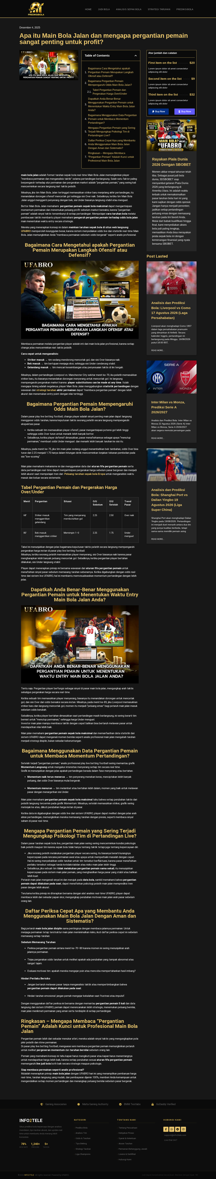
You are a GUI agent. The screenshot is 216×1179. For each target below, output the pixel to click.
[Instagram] (183, 1129)
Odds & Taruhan (83, 1138)
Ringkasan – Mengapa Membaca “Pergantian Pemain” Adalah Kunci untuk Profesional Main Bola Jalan (111, 157)
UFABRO (26, 231)
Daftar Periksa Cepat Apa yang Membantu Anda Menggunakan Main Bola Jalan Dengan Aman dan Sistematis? (111, 144)
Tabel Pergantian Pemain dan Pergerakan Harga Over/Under (110, 92)
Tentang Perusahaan (128, 1128)
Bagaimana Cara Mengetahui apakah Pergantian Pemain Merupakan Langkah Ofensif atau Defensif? (110, 72)
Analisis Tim (81, 1133)
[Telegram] (177, 1129)
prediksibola (184, 9)
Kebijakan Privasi (126, 1133)
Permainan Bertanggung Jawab (133, 1149)
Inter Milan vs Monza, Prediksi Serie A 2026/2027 (168, 407)
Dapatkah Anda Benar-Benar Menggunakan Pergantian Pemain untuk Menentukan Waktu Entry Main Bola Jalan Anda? (111, 104)
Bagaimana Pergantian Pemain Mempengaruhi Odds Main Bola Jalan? (110, 83)
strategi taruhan (46, 390)
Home (88, 9)
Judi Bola (104, 9)
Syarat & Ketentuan (127, 1138)
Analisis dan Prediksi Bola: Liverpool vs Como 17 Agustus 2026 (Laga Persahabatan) (171, 310)
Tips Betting (81, 1143)
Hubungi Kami (125, 1159)
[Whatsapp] (171, 1129)
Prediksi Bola (81, 1128)
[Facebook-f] (165, 1129)
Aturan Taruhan (125, 1143)
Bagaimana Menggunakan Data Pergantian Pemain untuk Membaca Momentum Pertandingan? (112, 119)
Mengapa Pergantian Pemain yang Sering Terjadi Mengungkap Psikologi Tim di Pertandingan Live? (111, 131)
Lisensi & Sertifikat (127, 1154)
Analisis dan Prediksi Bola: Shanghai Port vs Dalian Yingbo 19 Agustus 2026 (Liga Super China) (169, 499)
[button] (135, 55)
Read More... (157, 350)
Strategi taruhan (159, 9)
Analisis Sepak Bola (128, 9)
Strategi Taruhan (83, 1149)
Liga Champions (83, 1154)
